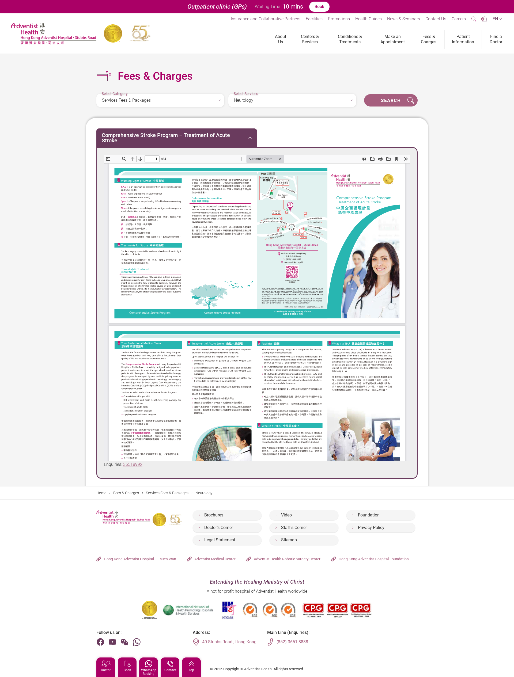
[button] (497, 19)
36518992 (132, 464)
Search (391, 100)
